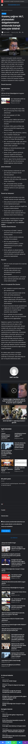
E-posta (3, 510)
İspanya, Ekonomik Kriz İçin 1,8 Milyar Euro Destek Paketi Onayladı (6, 453)
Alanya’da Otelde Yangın (9, 543)
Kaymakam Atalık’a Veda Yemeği (11, 660)
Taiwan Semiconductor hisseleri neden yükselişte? (5, 436)
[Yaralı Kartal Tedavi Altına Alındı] (6, 594)
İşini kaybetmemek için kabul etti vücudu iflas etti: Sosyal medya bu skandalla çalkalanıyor (17, 637)
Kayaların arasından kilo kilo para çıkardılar (18, 606)
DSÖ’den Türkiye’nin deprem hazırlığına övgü (18, 547)
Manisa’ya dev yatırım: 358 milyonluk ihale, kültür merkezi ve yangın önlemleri (18, 646)
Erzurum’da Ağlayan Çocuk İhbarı (11, 664)
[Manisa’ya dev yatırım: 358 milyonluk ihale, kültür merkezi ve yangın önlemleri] (6, 646)
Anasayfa (5, 10)
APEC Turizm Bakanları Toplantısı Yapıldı (7, 469)
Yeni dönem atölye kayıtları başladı (16, 575)
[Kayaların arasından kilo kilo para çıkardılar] (6, 608)
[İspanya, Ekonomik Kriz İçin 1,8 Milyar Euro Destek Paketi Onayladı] (7, 445)
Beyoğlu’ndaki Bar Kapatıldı (20, 468)
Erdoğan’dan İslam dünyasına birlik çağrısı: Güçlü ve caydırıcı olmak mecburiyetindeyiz (18, 562)
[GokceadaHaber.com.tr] (14, 5)
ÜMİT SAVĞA (6, 32)
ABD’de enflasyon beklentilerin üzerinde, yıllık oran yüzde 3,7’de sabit (13, 613)
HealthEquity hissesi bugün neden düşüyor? (20, 435)
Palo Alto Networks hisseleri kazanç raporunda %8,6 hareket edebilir (20, 445)
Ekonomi (10, 10)
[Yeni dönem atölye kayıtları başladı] (6, 577)
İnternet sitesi (4, 515)
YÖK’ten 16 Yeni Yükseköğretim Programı (12, 93)
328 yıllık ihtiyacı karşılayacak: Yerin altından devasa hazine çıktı (12, 629)
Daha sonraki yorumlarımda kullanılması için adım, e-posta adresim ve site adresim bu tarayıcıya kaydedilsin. (13, 524)
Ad (2, 504)
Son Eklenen (14, 537)
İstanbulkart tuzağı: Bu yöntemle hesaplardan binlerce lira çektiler (11, 554)
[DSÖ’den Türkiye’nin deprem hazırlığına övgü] (6, 549)
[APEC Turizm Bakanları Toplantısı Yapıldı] (7, 462)
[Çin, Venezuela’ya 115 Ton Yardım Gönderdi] (5, 101)
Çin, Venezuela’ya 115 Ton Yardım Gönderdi (18, 599)
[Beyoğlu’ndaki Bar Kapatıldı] (21, 462)
